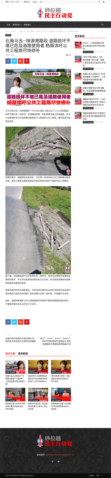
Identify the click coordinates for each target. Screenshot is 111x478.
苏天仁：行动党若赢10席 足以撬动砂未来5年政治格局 (94, 46)
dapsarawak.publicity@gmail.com (59, 454)
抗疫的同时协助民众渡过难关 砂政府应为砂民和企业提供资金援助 (20, 339)
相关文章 (10, 353)
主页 (8, 24)
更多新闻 (23, 353)
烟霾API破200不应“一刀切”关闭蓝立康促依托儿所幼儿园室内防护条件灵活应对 (94, 102)
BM (41, 2)
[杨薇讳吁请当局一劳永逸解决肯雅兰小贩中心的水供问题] (38, 394)
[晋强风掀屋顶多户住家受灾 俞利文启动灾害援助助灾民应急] (78, 115)
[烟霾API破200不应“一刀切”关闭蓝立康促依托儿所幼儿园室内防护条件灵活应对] (78, 101)
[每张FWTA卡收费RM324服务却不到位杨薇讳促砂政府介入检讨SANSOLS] (38, 367)
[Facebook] (99, 2)
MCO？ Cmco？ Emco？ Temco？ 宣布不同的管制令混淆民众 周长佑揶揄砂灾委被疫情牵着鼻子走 (55, 341)
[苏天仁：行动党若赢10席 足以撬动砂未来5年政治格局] (78, 45)
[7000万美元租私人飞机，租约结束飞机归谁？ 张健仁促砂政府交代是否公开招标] (78, 59)
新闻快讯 (16, 24)
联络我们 (27, 24)
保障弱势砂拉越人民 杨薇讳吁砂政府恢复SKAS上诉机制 (61, 406)
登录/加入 (27, 2)
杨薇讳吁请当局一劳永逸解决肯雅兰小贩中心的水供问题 (38, 406)
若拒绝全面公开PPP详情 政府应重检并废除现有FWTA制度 (15, 406)
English (34, 2)
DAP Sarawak (10, 372)
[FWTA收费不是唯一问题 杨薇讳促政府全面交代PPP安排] (61, 367)
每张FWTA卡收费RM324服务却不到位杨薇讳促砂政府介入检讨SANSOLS (38, 378)
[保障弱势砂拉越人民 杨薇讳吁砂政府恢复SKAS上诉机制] (61, 394)
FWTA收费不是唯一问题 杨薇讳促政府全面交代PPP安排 (60, 378)
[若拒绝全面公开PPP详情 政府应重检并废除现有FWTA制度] (15, 394)
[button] (102, 24)
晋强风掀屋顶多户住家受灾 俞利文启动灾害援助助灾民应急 (95, 116)
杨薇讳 (13, 31)
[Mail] (104, 2)
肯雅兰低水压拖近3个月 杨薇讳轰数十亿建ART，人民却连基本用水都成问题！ (94, 77)
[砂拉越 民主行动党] (55, 13)
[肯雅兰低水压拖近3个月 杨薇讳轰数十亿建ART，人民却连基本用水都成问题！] (15, 367)
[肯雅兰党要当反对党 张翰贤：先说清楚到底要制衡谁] (78, 90)
